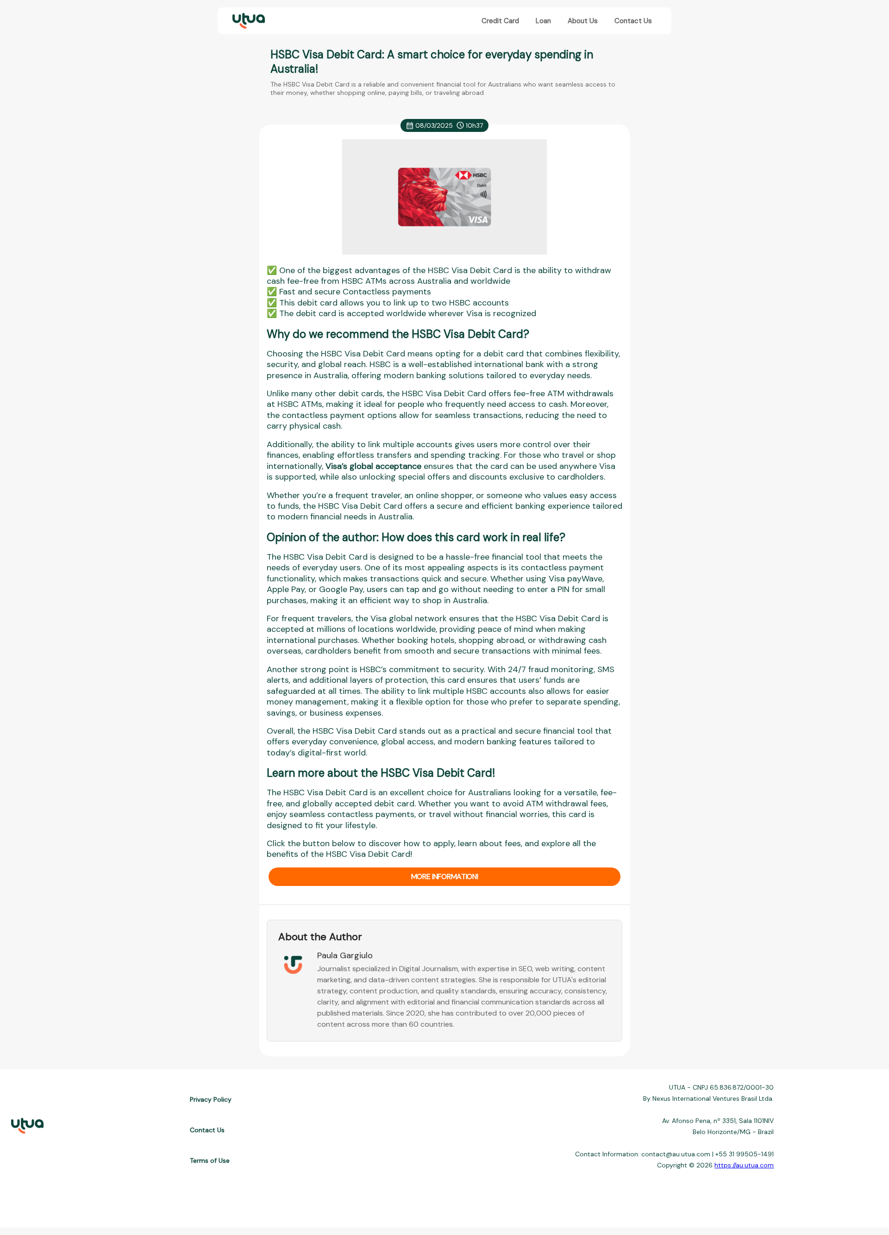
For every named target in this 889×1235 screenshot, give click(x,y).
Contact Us (633, 20)
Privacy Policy (211, 1099)
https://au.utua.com (744, 1165)
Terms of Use (210, 1160)
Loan (543, 20)
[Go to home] (248, 21)
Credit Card (500, 20)
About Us (583, 20)
